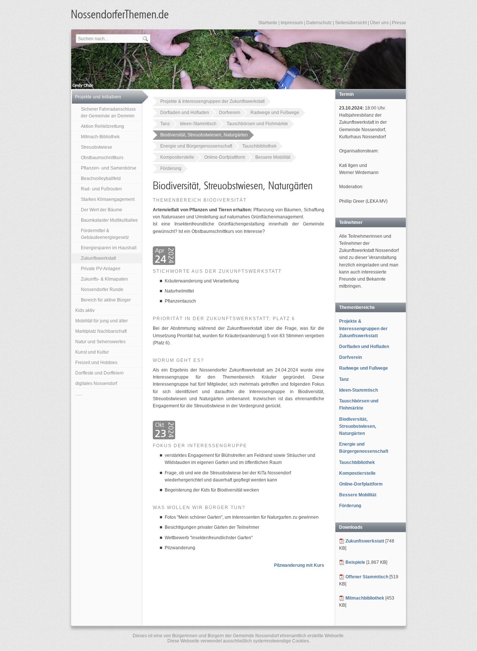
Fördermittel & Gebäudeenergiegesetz (105, 234)
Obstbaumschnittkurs (102, 157)
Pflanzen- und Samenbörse (108, 168)
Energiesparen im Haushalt (108, 247)
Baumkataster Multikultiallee (109, 220)
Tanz (165, 123)
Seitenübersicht (351, 22)
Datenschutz (319, 22)
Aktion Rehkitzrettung (102, 126)
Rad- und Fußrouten (101, 189)
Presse (399, 22)
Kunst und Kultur (92, 352)
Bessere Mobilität (272, 157)
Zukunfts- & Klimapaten (104, 279)
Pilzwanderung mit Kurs (299, 565)
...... (78, 393)
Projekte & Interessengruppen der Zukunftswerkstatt (212, 101)
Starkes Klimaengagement (108, 199)
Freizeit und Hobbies (96, 362)
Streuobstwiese (96, 147)
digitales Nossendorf (96, 383)
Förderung (170, 168)
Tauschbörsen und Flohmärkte (257, 123)
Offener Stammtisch (366, 576)
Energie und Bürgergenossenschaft (196, 146)
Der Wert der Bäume (101, 209)
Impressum (292, 22)
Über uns (379, 22)
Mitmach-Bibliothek (100, 136)
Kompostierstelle (177, 157)
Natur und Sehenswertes (100, 341)
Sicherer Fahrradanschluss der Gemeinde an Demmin (108, 112)
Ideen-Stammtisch (198, 123)
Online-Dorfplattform (224, 157)
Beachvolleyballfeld (101, 178)
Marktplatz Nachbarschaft (101, 331)
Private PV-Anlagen (100, 268)
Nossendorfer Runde (102, 289)
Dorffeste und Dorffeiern (99, 373)
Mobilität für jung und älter (101, 320)
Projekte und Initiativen (98, 96)
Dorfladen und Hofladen (184, 112)
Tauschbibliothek (259, 146)
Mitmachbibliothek (364, 598)
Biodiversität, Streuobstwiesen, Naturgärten (204, 135)
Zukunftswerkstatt (98, 258)
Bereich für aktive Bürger (106, 300)
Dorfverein (229, 112)
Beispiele (355, 562)
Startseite (267, 22)
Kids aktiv (85, 310)
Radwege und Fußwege (274, 112)
